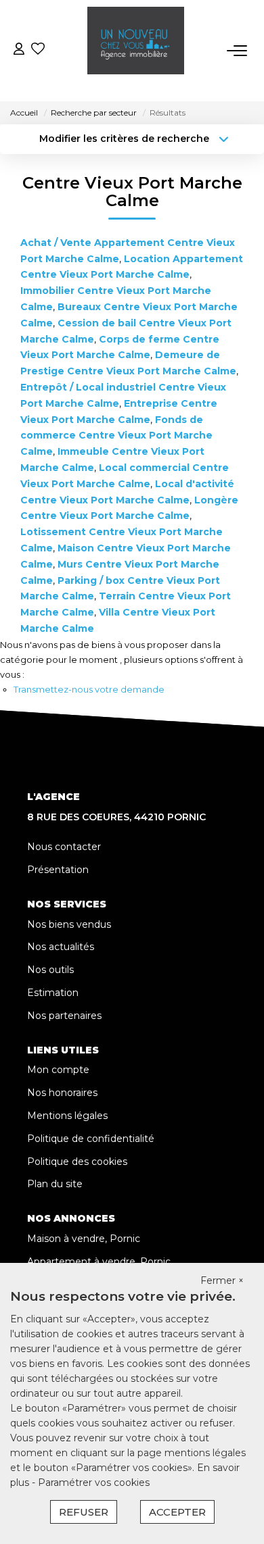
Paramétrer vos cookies (94, 1482)
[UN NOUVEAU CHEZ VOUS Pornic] (135, 51)
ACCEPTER (177, 1511)
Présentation (58, 870)
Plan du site (55, 1184)
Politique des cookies (77, 1161)
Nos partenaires (64, 1016)
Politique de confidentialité (90, 1138)
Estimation (53, 993)
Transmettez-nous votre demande (89, 689)
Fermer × (222, 1280)
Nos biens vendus (69, 924)
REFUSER (83, 1511)
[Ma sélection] (38, 50)
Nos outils (50, 970)
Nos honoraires (62, 1093)
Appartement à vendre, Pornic (99, 1261)
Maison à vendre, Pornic (83, 1238)
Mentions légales (67, 1116)
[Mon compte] (19, 50)
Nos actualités (60, 947)
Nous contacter (64, 847)
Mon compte (58, 1070)
